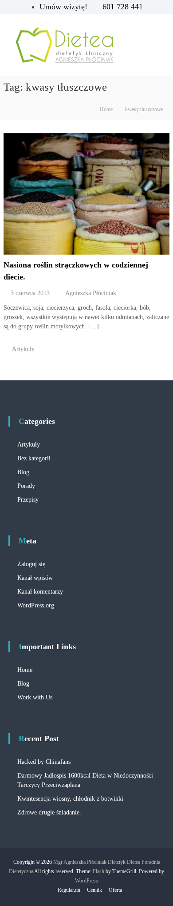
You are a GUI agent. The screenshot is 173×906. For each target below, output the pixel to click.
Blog (23, 472)
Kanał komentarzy (40, 591)
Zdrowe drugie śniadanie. (49, 812)
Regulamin (69, 890)
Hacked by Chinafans (44, 761)
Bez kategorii (34, 458)
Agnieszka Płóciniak (90, 293)
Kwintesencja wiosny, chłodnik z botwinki (70, 798)
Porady (26, 486)
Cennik (94, 890)
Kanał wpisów (35, 578)
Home (24, 670)
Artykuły (23, 349)
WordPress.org (35, 605)
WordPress (86, 881)
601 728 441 (122, 6)
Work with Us (34, 697)
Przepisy (28, 499)
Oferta (115, 890)
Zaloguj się (31, 564)
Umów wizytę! (64, 6)
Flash (98, 871)
